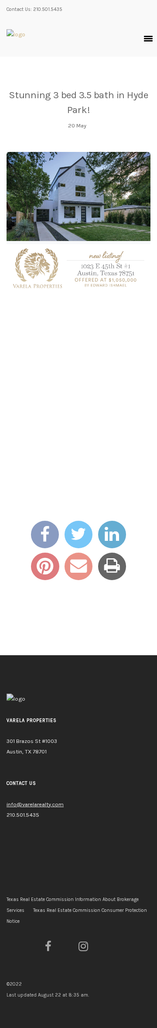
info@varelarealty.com (35, 804)
